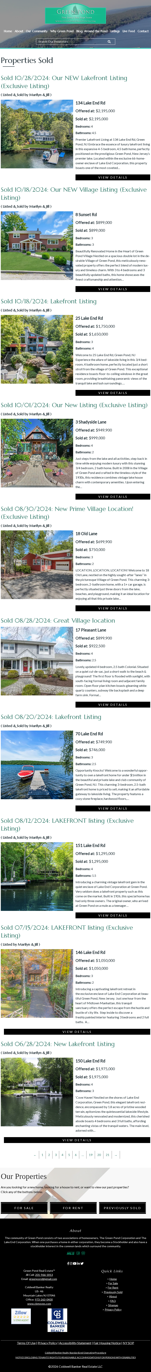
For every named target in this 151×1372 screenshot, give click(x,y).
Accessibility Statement (75, 1343)
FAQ (113, 1301)
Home (8, 31)
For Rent (73, 1208)
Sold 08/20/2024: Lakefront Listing (51, 717)
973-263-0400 (44, 1299)
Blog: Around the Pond (92, 31)
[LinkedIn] (78, 1263)
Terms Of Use (26, 1343)
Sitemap (113, 1305)
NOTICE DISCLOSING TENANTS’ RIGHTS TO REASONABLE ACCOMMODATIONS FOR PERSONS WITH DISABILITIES (76, 1357)
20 (99, 1155)
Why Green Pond (62, 31)
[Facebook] (68, 1263)
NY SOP (128, 1343)
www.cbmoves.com (39, 1303)
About (19, 31)
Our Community (37, 31)
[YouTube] (74, 1263)
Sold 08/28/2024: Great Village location (58, 620)
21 (107, 1155)
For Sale (24, 1208)
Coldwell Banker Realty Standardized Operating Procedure (75, 1352)
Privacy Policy (113, 1309)
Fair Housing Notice (107, 1343)
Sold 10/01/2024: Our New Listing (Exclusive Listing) (74, 405)
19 (90, 1155)
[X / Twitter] (82, 1263)
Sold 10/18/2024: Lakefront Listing (49, 301)
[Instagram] (71, 1263)
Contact (143, 31)
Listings (115, 31)
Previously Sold (122, 1208)
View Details (113, 177)
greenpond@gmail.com (43, 1279)
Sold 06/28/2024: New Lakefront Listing (58, 1044)
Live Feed (128, 31)
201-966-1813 (44, 1275)
